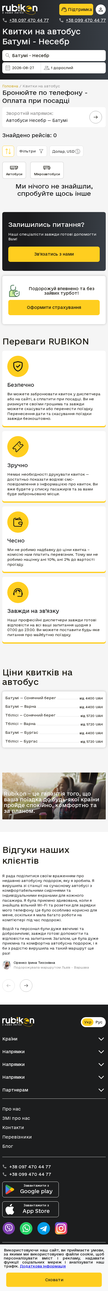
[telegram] (43, 1228)
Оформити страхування (54, 307)
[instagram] (61, 1228)
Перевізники (17, 1137)
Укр (87, 1022)
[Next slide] (26, 985)
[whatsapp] (26, 1228)
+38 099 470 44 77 (86, 20)
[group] (54, 921)
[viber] (8, 1228)
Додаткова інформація (43, 1266)
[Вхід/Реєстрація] (101, 9)
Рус (98, 1022)
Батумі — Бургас (21, 732)
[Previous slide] (8, 985)
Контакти (13, 1127)
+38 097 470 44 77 (29, 20)
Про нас (11, 1108)
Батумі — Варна (20, 706)
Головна (10, 86)
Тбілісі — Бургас (21, 741)
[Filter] (8, 151)
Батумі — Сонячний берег (30, 698)
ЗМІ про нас (16, 1118)
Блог (7, 1146)
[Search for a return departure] (95, 117)
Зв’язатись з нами (54, 254)
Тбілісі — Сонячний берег (30, 715)
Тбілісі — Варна (20, 723)
